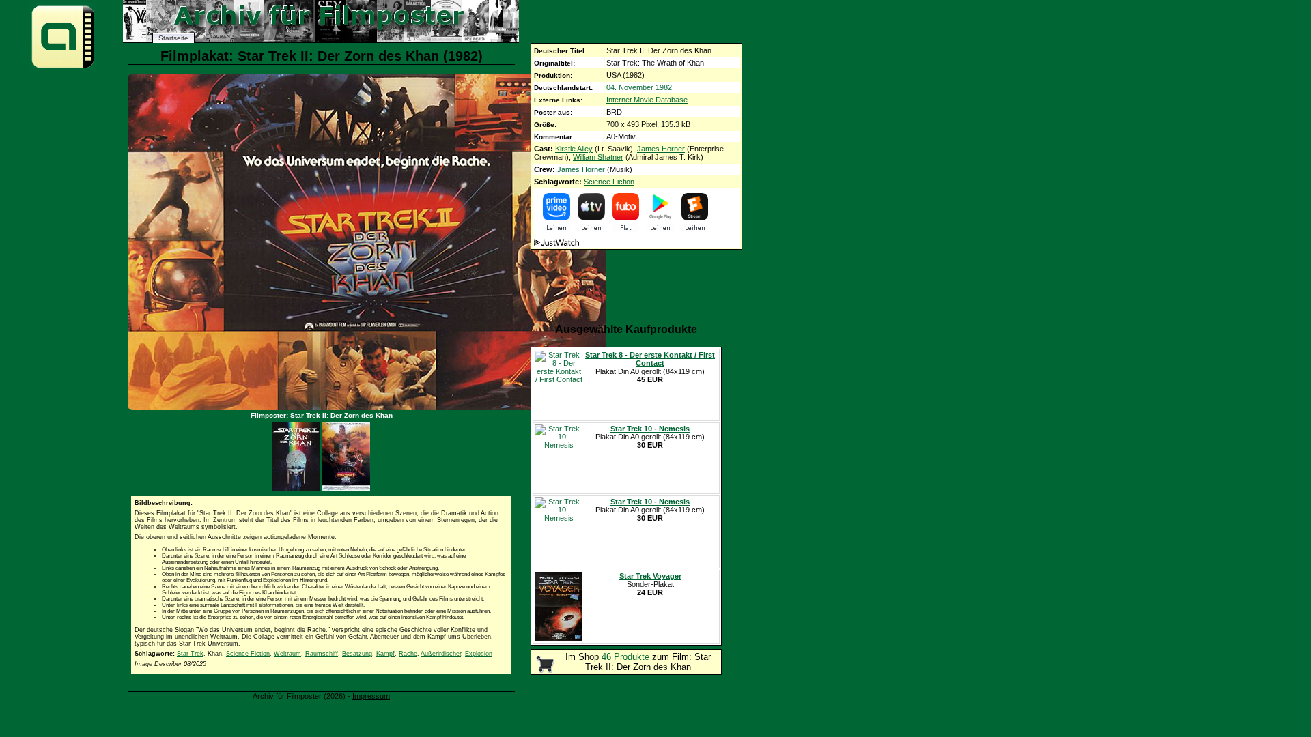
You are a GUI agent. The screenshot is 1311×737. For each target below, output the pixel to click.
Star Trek (190, 653)
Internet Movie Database (647, 100)
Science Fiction (609, 181)
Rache (408, 653)
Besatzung (357, 653)
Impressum (371, 696)
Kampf (385, 653)
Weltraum (287, 653)
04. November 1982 (639, 87)
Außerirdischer (441, 653)
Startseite (173, 38)
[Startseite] (63, 67)
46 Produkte (625, 657)
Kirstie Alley (574, 149)
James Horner (661, 149)
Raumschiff (321, 653)
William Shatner (598, 157)
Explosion (478, 653)
